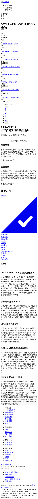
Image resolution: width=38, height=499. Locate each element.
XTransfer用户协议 (12, 472)
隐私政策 (8, 474)
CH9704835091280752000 (10, 90)
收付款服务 (9, 414)
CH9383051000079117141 (10, 82)
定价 (6, 423)
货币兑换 (8, 419)
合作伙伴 (8, 436)
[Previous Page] (21, 107)
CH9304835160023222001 (10, 59)
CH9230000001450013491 (10, 51)
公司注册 (8, 421)
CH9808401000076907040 (10, 97)
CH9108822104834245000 (10, 44)
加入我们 (8, 434)
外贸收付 (8, 417)
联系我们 (8, 445)
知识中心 (8, 461)
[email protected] (6, 464)
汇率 (6, 450)
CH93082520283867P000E (10, 67)
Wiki (6, 459)
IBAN (7, 457)
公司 (6, 429)
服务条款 (8, 481)
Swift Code (9, 452)
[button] (19, 270)
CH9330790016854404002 (10, 74)
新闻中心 (8, 432)
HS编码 (8, 454)
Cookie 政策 (9, 477)
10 (6, 120)
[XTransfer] (5, 2)
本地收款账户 (10, 412)
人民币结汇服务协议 (12, 479)
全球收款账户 (10, 410)
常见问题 (8, 442)
